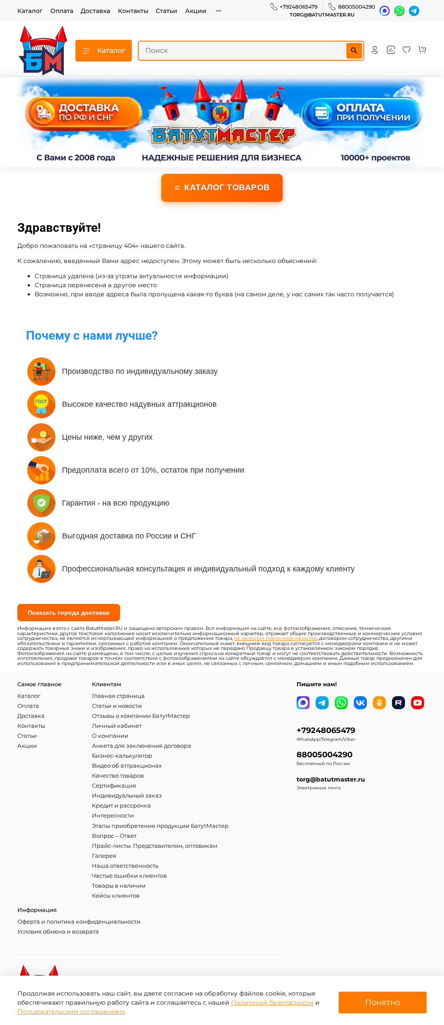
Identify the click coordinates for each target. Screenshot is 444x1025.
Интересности (113, 815)
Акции (195, 11)
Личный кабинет (117, 726)
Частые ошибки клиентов (129, 876)
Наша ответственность (125, 866)
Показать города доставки (69, 612)
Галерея (104, 856)
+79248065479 (298, 6)
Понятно (382, 1002)
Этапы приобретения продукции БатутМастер (160, 826)
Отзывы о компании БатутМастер (141, 716)
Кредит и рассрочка (121, 805)
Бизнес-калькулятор (122, 756)
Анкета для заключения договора (141, 746)
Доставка (95, 11)
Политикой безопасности (272, 1002)
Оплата (61, 11)
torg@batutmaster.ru (322, 15)
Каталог (29, 11)
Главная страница (118, 696)
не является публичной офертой (275, 638)
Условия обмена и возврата (58, 931)
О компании (110, 736)
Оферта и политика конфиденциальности (78, 921)
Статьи (166, 11)
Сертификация (114, 785)
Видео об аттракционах (127, 765)
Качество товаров (118, 775)
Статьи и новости (117, 706)
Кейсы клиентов (116, 895)
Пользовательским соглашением (70, 1011)
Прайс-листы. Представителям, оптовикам (154, 846)
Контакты (133, 11)
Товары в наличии (119, 885)
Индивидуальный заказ (127, 795)
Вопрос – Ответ (114, 836)
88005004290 (356, 6)
